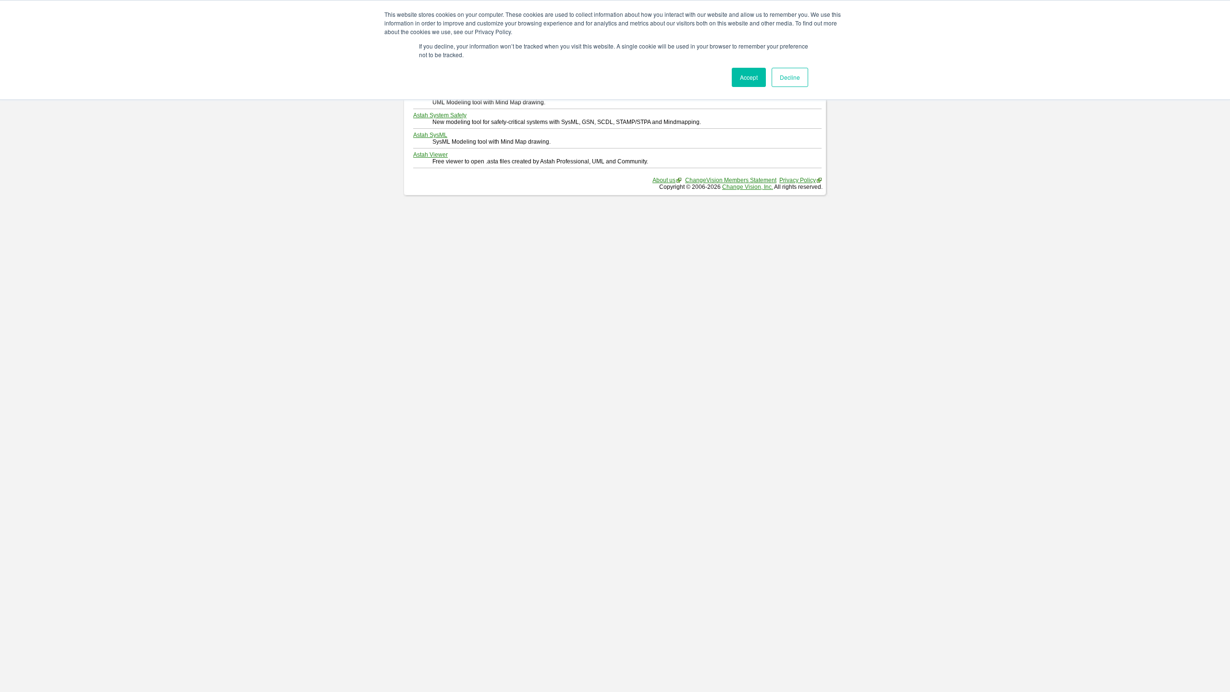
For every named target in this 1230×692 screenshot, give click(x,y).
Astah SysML (430, 135)
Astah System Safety (440, 115)
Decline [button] (790, 77)
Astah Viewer (430, 154)
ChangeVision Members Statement (730, 180)
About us (664, 180)
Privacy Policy (797, 180)
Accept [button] (749, 77)
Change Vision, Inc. (747, 187)
